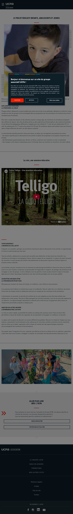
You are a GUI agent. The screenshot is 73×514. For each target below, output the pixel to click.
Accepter (17, 100)
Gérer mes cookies (55, 100)
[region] (36, 89)
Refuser (31, 100)
